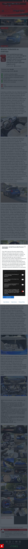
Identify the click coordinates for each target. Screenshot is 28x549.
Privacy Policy (22, 302)
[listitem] (14, 272)
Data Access (14, 302)
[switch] (23, 274)
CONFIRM (8, 297)
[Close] (25, 247)
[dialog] (14, 274)
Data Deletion (6, 302)
